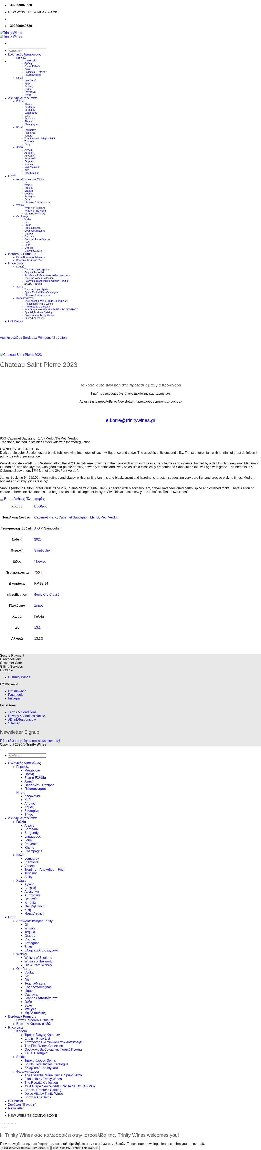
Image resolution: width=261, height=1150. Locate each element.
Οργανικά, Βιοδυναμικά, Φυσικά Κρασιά (46, 281)
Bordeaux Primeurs (22, 254)
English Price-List (34, 272)
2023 (38, 539)
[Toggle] (1, 500)
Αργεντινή (29, 155)
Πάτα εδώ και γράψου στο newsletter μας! (30, 741)
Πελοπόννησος (32, 74)
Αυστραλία (30, 158)
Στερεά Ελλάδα (32, 66)
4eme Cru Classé (47, 594)
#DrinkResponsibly (22, 719)
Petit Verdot (109, 517)
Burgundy (29, 110)
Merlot (94, 517)
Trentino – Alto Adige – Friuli (39, 138)
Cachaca (29, 236)
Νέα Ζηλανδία (32, 167)
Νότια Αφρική (31, 172)
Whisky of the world (35, 210)
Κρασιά (20, 266)
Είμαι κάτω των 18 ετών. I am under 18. (25, 1147)
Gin (26, 182)
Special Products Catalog (38, 312)
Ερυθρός (40, 506)
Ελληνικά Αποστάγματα (37, 202)
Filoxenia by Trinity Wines (38, 303)
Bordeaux (29, 107)
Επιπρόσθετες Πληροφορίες (24, 499)
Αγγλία (28, 150)
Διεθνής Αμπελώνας (22, 98)
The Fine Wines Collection (39, 278)
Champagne (31, 124)
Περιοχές (21, 57)
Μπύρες (28, 247)
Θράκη (28, 63)
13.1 (37, 627)
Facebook (15, 694)
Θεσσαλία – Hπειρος (35, 72)
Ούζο (27, 242)
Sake (27, 199)
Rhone (28, 121)
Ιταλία (19, 127)
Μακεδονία (30, 60)
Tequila (28, 187)
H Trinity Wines (19, 677)
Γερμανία (29, 161)
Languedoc (30, 112)
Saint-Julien (43, 550)
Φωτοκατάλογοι (25, 298)
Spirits (19, 286)
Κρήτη (27, 83)
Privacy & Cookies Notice (26, 716)
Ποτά (11, 176)
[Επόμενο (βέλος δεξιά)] (5, 1127)
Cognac (28, 193)
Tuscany (29, 141)
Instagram (15, 698)
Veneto (28, 135)
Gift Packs (15, 321)
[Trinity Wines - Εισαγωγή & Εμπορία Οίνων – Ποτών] (11, 34)
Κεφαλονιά (30, 80)
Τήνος (27, 94)
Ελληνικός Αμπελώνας (24, 54)
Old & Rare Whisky (34, 213)
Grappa (28, 190)
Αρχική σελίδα (10, 337)
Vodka (27, 219)
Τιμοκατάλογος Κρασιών (37, 269)
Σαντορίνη (30, 92)
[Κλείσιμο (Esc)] (13, 1123)
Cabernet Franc (45, 517)
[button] (16, 1108)
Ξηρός (38, 605)
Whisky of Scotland (34, 207)
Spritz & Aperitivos (34, 318)
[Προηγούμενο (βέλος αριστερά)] (1, 1127)
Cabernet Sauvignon (73, 517)
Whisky (28, 185)
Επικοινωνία (17, 691)
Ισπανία (28, 164)
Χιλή (26, 170)
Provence (29, 118)
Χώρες (19, 147)
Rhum (27, 225)
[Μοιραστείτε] (9, 1123)
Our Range (22, 216)
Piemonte (29, 132)
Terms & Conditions (22, 712)
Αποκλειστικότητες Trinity (30, 179)
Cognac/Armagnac (34, 230)
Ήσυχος (40, 561)
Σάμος (27, 89)
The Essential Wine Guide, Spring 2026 (46, 301)
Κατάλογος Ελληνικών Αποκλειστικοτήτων (47, 275)
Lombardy (30, 130)
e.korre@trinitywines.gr (130, 420)
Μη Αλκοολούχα (33, 250)
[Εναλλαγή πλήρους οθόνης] (5, 1123)
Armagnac (30, 196)
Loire (27, 115)
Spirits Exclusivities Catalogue (41, 292)
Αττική (27, 69)
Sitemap (14, 723)
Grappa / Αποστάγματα (37, 239)
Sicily (27, 144)
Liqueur (28, 233)
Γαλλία (20, 101)
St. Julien (60, 337)
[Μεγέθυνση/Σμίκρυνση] (1, 1123)
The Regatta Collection (37, 306)
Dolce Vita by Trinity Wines (39, 315)
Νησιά (19, 77)
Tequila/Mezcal (32, 227)
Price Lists (15, 263)
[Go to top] (1, 749)
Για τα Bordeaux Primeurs (30, 257)
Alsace (28, 104)
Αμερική (28, 152)
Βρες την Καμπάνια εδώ (29, 260)
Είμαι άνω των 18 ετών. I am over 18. (75, 1147)
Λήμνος (28, 86)
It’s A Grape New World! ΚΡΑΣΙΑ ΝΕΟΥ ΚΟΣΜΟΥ (51, 309)
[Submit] (9, 760)
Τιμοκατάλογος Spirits (36, 289)
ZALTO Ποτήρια (33, 283)
